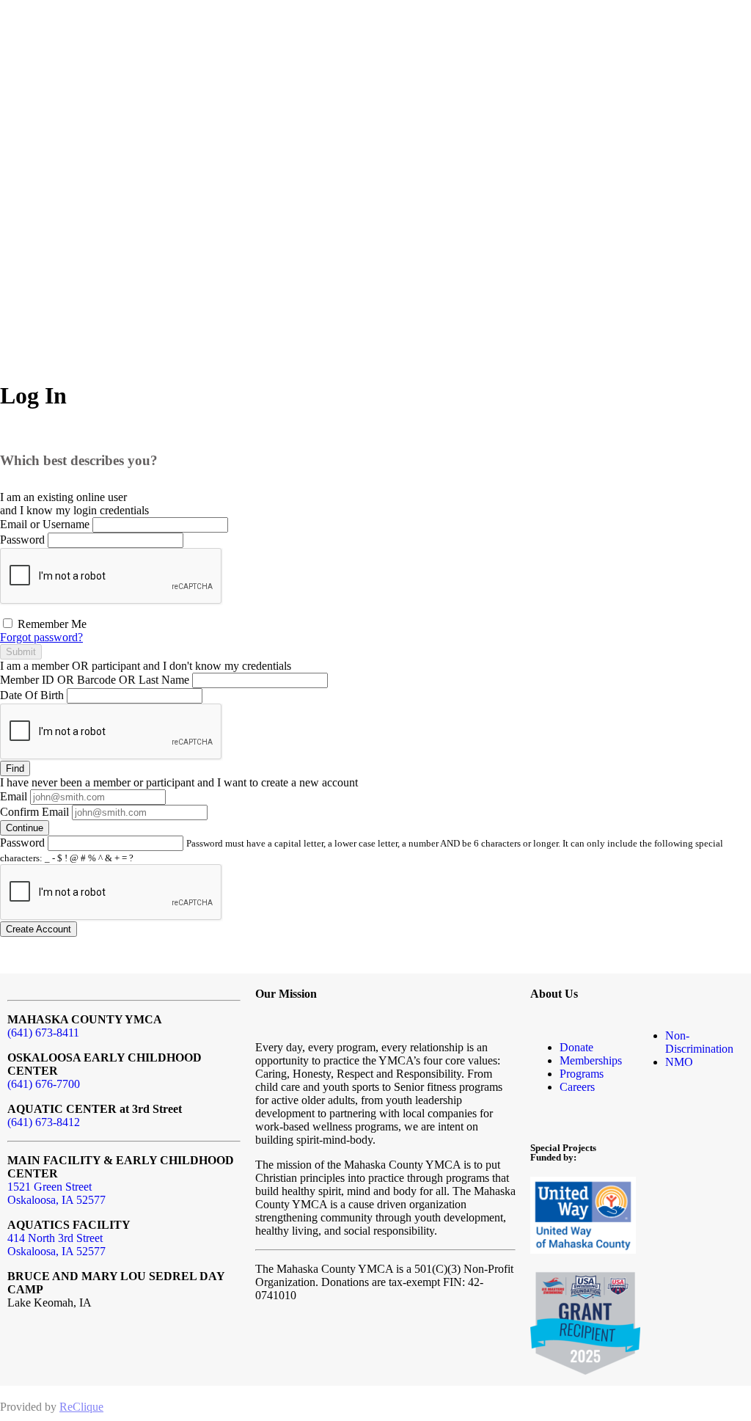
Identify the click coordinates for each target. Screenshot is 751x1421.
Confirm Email (34, 812)
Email (13, 796)
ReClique (81, 1406)
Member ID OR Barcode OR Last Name (94, 679)
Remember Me (51, 624)
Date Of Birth (32, 695)
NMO (679, 1062)
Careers (577, 1087)
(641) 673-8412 (43, 1122)
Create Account (38, 929)
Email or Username (44, 524)
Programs (582, 1073)
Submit (21, 651)
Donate (576, 1047)
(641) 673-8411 (43, 1032)
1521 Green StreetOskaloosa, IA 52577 (56, 1193)
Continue (24, 827)
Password (22, 539)
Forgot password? (41, 637)
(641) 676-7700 (43, 1084)
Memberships (591, 1060)
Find (15, 768)
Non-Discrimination (699, 1042)
